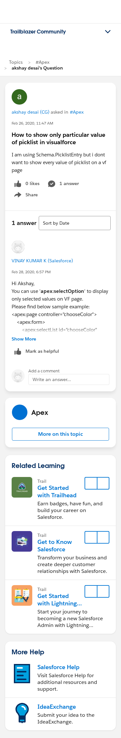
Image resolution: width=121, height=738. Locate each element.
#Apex (42, 62)
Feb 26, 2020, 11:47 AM (32, 123)
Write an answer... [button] (52, 379)
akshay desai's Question (37, 68)
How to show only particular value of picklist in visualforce (58, 138)
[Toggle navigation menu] (108, 32)
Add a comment (44, 371)
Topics (16, 62)
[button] (60, 434)
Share (25, 196)
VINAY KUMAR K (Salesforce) (42, 261)
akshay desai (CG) (30, 112)
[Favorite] (91, 483)
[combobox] (75, 223)
